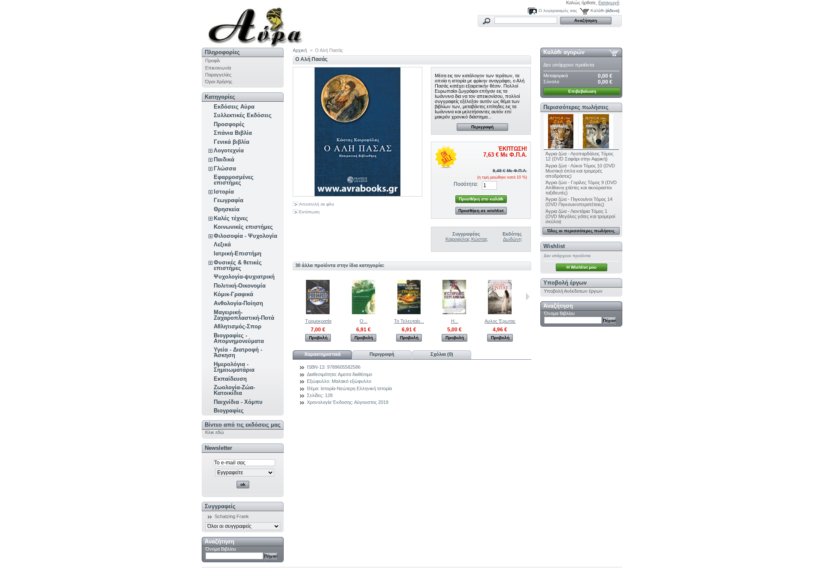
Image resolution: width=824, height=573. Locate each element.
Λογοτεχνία (229, 150)
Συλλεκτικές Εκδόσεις (243, 115)
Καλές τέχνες (231, 218)
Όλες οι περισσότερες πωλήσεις (581, 230)
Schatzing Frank (232, 516)
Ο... (363, 321)
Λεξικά (222, 244)
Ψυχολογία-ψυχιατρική (244, 276)
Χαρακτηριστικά (322, 354)
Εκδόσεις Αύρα (234, 106)
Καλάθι (597, 10)
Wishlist (554, 246)
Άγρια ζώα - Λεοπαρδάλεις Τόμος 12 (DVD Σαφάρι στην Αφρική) (579, 156)
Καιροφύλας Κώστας (466, 239)
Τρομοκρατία (318, 321)
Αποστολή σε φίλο (316, 204)
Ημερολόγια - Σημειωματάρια (234, 367)
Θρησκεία (226, 209)
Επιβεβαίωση (582, 91)
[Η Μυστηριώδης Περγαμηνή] (454, 312)
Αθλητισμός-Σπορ (237, 326)
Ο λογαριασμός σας (558, 10)
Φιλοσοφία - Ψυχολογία (245, 236)
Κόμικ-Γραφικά (233, 294)
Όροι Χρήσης (218, 81)
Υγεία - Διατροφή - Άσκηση (238, 352)
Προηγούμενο (295, 296)
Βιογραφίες (229, 410)
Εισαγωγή (608, 2)
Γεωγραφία (228, 200)
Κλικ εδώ (214, 432)
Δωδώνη (512, 239)
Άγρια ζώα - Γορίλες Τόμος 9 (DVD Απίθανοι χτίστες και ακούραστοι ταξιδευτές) (581, 187)
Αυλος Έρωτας (500, 321)
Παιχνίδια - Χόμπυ (238, 402)
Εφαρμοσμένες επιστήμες (234, 180)
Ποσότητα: (466, 184)
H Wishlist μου (581, 267)
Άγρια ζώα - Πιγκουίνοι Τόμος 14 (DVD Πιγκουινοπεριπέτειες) (578, 202)
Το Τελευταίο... (409, 321)
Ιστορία (224, 191)
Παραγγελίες (218, 74)
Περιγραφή (482, 126)
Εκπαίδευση (230, 379)
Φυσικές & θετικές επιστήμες (238, 265)
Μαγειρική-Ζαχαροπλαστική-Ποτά (244, 315)
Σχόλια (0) (441, 354)
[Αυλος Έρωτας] (500, 312)
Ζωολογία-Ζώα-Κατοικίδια (234, 390)
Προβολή (318, 337)
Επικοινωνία (218, 67)
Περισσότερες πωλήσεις (576, 107)
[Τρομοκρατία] (318, 312)
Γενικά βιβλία (231, 142)
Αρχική (300, 50)
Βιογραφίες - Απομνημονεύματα (239, 338)
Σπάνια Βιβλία (233, 133)
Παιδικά (224, 159)
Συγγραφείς (220, 506)
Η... (454, 321)
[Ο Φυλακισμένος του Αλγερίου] (363, 312)
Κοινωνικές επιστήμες (243, 227)
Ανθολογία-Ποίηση (238, 303)
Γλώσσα (225, 168)
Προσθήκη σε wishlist (480, 210)
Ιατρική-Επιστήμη (237, 253)
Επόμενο (528, 296)
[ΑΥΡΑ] (258, 24)
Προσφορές (229, 124)
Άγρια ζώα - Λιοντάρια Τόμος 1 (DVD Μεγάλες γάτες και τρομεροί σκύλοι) (580, 216)
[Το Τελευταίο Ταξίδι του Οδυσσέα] (409, 312)
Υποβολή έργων (565, 282)
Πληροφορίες (222, 52)
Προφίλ (212, 60)
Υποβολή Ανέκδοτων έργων (573, 291)
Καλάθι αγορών (564, 52)
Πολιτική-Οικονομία (240, 285)
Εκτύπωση (309, 211)
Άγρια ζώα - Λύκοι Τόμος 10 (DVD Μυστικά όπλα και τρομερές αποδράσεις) (580, 171)
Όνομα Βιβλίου (221, 549)
